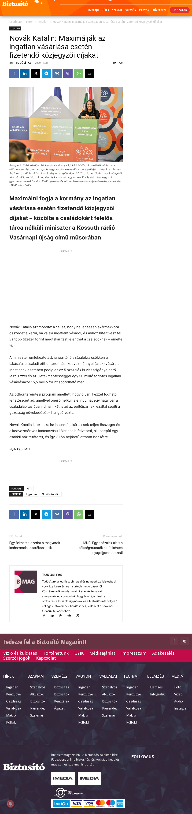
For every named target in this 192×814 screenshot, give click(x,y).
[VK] (57, 73)
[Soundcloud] (71, 616)
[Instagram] (185, 641)
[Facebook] (14, 73)
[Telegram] (46, 73)
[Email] (89, 73)
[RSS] (63, 616)
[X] (35, 73)
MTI (29, 488)
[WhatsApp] (78, 73)
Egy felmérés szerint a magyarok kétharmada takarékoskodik (34, 545)
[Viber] (68, 73)
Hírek (29, 22)
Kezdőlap (15, 22)
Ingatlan (43, 22)
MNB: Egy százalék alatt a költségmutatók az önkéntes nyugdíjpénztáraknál (101, 548)
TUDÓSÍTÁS (23, 62)
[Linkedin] (25, 73)
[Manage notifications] (10, 803)
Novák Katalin (50, 494)
